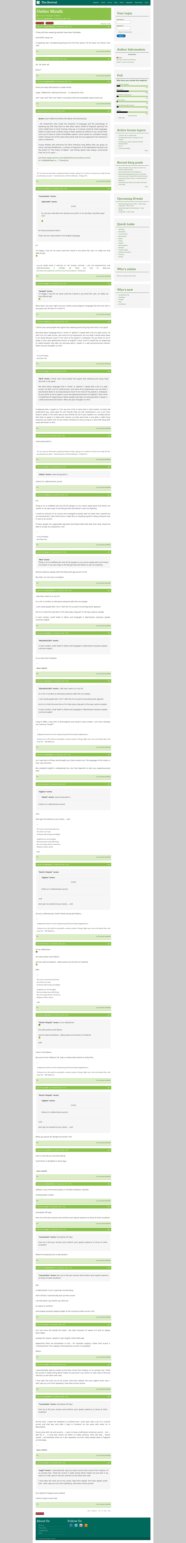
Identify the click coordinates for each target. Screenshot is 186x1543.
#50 (109, 1015)
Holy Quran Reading (124, 148)
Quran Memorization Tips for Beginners (129, 172)
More (146, 150)
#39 (109, 435)
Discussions (50, 15)
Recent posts (138, 2)
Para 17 (120, 146)
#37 (109, 322)
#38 (109, 371)
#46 (109, 754)
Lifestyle (120, 243)
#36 (109, 283)
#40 (109, 467)
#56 (109, 1268)
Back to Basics (122, 236)
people (120, 238)
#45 (109, 681)
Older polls (121, 118)
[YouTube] (81, 1525)
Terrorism (121, 254)
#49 (109, 944)
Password (120, 26)
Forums (109, 2)
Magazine (96, 2)
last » (109, 1511)
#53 (109, 1184)
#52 (109, 1150)
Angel (46, 283)
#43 (109, 590)
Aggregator (129, 2)
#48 (109, 864)
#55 (109, 1229)
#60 (109, 1463)
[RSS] (86, 1525)
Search (40, 1533)
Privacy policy (42, 1528)
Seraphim (48, 633)
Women (120, 257)
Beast (46, 467)
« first (88, 1511)
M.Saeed (120, 299)
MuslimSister (48, 19)
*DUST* (47, 189)
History (120, 241)
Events (122, 2)
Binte (119, 302)
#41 (109, 495)
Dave (46, 1207)
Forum (43, 15)
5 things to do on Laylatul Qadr (127, 135)
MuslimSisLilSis (49, 27)
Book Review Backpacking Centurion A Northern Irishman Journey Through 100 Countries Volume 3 (133, 175)
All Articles (121, 229)
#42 (109, 552)
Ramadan (121, 247)
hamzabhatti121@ (123, 295)
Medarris (47, 322)
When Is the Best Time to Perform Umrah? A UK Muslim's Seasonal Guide (132, 169)
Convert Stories (122, 234)
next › (105, 1511)
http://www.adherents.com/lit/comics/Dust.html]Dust (58, 271)
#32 (109, 59)
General (58, 15)
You (46, 111)
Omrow (47, 59)
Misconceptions (123, 245)
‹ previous (94, 1511)
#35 (109, 189)
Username (120, 19)
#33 (109, 81)
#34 (109, 111)
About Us (41, 1525)
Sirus (46, 784)
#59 (109, 1396)
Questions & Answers (124, 252)
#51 (109, 1087)
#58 (109, 1364)
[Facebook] (71, 1525)
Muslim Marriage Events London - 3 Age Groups (132, 204)
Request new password (125, 32)
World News (121, 232)
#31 (109, 27)
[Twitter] (76, 1525)
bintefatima (121, 297)
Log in (146, 2)
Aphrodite (48, 681)
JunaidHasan (122, 304)
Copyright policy (43, 1530)
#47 (109, 784)
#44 (109, 633)
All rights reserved (50, 1539)
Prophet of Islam (123, 250)
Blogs (115, 2)
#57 (109, 1324)
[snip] (73, 206)
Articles (103, 2)
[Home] (38, 2)
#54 (109, 1207)
